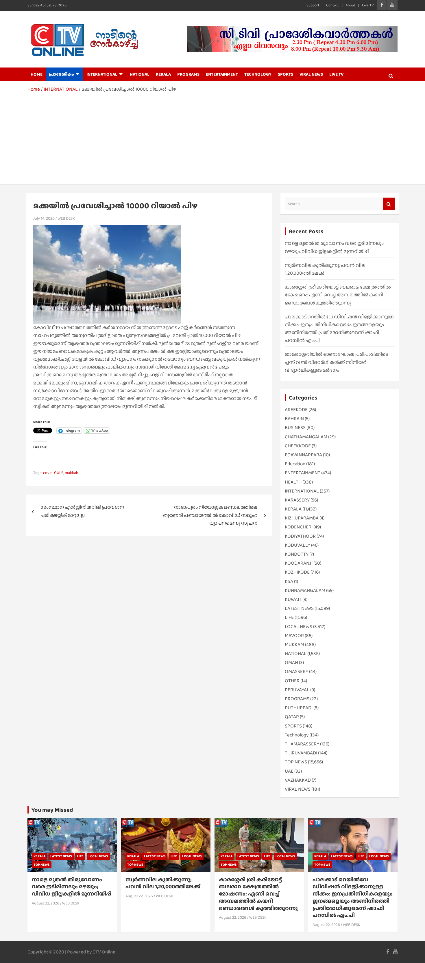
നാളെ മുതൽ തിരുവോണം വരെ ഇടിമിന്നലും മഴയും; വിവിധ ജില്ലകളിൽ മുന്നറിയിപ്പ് (71, 887)
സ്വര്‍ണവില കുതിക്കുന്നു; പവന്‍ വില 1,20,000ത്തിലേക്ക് (162, 883)
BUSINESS (295, 427)
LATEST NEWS (299, 608)
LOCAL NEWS (298, 626)
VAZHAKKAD (298, 780)
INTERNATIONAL (101, 74)
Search (389, 204)
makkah (71, 472)
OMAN (291, 662)
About (350, 5)
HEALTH (293, 482)
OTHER (292, 680)
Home (36, 74)
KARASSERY (297, 500)
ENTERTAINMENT (222, 74)
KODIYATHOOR (300, 536)
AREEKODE (296, 409)
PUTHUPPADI (299, 707)
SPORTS (285, 74)
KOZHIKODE (297, 572)
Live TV (368, 5)
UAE (289, 771)
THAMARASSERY (302, 743)
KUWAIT (293, 599)
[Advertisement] (212, 136)
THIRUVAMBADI (301, 752)
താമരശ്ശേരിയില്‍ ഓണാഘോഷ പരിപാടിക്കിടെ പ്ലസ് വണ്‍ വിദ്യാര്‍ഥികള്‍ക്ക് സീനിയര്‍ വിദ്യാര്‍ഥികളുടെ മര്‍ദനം (336, 362)
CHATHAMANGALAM (306, 436)
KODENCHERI (299, 526)
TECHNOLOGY (257, 74)
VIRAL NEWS (311, 74)
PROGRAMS (188, 74)
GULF (58, 472)
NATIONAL (139, 74)
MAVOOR (294, 635)
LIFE (289, 617)
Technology (296, 734)
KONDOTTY (296, 554)
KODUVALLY (297, 545)
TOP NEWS (296, 761)
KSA (289, 581)
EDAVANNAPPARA (303, 454)
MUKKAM (294, 644)
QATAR (292, 716)
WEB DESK (66, 218)
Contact (332, 5)
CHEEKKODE (298, 445)
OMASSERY (296, 671)
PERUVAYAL (297, 689)
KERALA (163, 74)
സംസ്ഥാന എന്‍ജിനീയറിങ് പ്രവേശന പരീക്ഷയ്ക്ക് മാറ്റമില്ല (82, 511)
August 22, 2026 (45, 903)
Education (295, 463)
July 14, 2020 (44, 218)
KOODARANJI (299, 563)
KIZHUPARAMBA (302, 517)
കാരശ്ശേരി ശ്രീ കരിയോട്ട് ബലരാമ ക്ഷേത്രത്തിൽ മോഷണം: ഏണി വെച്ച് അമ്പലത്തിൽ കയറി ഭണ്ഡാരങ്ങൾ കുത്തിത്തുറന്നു (338, 294)
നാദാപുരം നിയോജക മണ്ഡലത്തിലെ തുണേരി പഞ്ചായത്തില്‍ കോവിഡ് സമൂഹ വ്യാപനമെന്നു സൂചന (210, 515)
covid (48, 472)
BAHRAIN (294, 418)
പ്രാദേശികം (61, 74)
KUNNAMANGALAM (305, 590)
